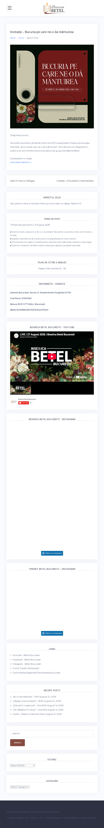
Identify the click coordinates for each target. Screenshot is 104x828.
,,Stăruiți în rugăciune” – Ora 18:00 (30, 705)
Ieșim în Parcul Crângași (22, 181)
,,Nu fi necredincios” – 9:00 (26, 697)
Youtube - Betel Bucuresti (26, 655)
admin (13, 38)
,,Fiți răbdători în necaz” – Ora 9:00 (30, 710)
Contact (11, 818)
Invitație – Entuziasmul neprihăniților (75, 181)
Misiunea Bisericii (71, 818)
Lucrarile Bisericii (52, 818)
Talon (43, 812)
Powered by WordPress (18, 812)
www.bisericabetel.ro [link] (20, 162)
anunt (21, 38)
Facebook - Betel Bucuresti (27, 659)
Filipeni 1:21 (76, 203)
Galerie (33, 818)
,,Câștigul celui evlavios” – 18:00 (28, 701)
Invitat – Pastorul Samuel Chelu (29, 714)
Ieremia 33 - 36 (58, 268)
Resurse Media (88, 818)
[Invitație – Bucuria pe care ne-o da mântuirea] (52, 86)
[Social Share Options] (13, 463)
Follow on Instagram (53, 553)
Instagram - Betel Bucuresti (27, 664)
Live (40, 818)
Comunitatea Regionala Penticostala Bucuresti (36, 673)
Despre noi (22, 818)
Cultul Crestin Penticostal (26, 668)
